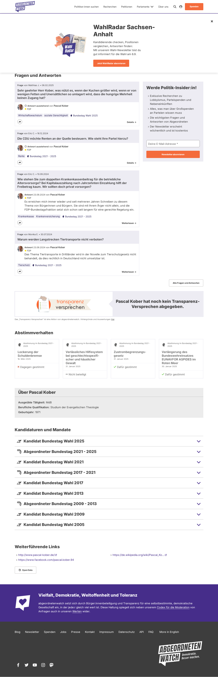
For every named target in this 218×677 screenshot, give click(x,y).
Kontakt (90, 631)
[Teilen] (19, 121)
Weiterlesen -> (129, 223)
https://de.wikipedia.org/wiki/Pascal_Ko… (138, 554)
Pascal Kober (61, 105)
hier (112, 319)
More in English (169, 631)
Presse (75, 631)
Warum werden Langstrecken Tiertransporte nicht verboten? (60, 239)
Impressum (106, 631)
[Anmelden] (181, 6)
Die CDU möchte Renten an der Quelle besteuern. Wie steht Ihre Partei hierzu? (72, 138)
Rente (21, 156)
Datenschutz (126, 631)
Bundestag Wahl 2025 (85, 115)
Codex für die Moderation (173, 607)
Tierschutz (24, 265)
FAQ (150, 631)
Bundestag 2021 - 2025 (43, 156)
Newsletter (32, 631)
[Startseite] (25, 6)
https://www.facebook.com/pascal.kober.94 (46, 559)
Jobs (63, 631)
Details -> (131, 122)
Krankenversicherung (48, 216)
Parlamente (143, 6)
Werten (77, 611)
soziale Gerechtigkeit (56, 115)
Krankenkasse (26, 216)
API (141, 631)
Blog (17, 631)
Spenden (49, 631)
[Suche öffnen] (175, 6)
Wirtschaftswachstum (30, 115)
